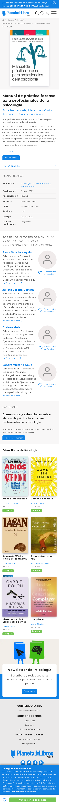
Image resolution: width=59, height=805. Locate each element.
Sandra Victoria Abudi (17, 364)
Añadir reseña (11, 157)
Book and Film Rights (29, 739)
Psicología (26, 183)
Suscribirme (29, 691)
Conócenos (29, 720)
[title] (32, 754)
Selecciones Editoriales (29, 710)
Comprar (8, 510)
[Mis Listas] (41, 13)
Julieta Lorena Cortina (18, 289)
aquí (47, 6)
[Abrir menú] (54, 13)
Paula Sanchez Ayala (17, 252)
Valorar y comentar (14, 438)
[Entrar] (46, 13)
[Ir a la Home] (3, 20)
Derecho (33, 186)
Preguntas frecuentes (30, 729)
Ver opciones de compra (32, 800)
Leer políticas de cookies (23, 791)
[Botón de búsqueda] (37, 13)
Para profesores (29, 743)
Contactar (29, 725)
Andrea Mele (11, 327)
